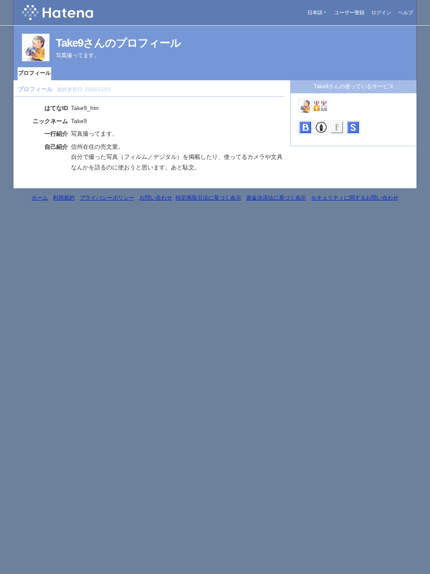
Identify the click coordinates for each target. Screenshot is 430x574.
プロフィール (34, 73)
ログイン (381, 13)
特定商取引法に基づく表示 (208, 198)
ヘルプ (405, 13)
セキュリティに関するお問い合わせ (355, 198)
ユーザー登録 (349, 13)
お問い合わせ (155, 198)
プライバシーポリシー (107, 198)
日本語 (314, 13)
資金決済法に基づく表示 (276, 198)
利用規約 (64, 198)
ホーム (39, 198)
